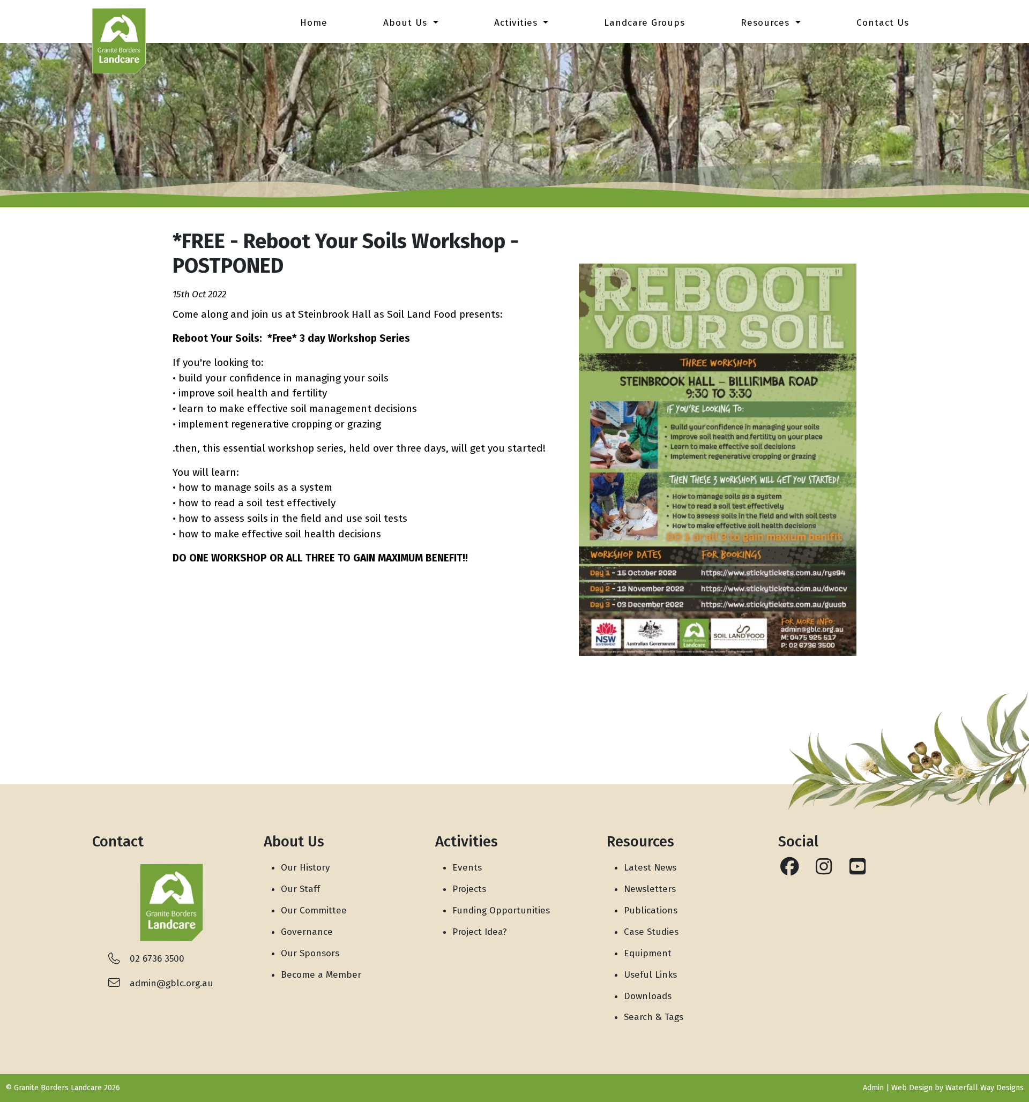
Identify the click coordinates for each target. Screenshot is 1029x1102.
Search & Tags (653, 1017)
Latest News (650, 867)
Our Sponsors (310, 953)
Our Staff (300, 889)
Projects (469, 889)
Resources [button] (767, 22)
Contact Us (882, 22)
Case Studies (651, 932)
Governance (307, 932)
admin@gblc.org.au (171, 983)
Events (467, 867)
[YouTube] (857, 870)
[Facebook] (789, 870)
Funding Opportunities (501, 910)
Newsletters (650, 889)
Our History (305, 867)
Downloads (648, 996)
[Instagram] (823, 870)
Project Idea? (479, 932)
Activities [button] (517, 22)
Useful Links (650, 974)
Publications (650, 910)
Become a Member (321, 974)
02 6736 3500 (157, 958)
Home (313, 22)
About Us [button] (406, 22)
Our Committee (314, 910)
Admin (873, 1087)
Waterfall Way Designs (984, 1087)
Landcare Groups (644, 22)
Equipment (648, 953)
